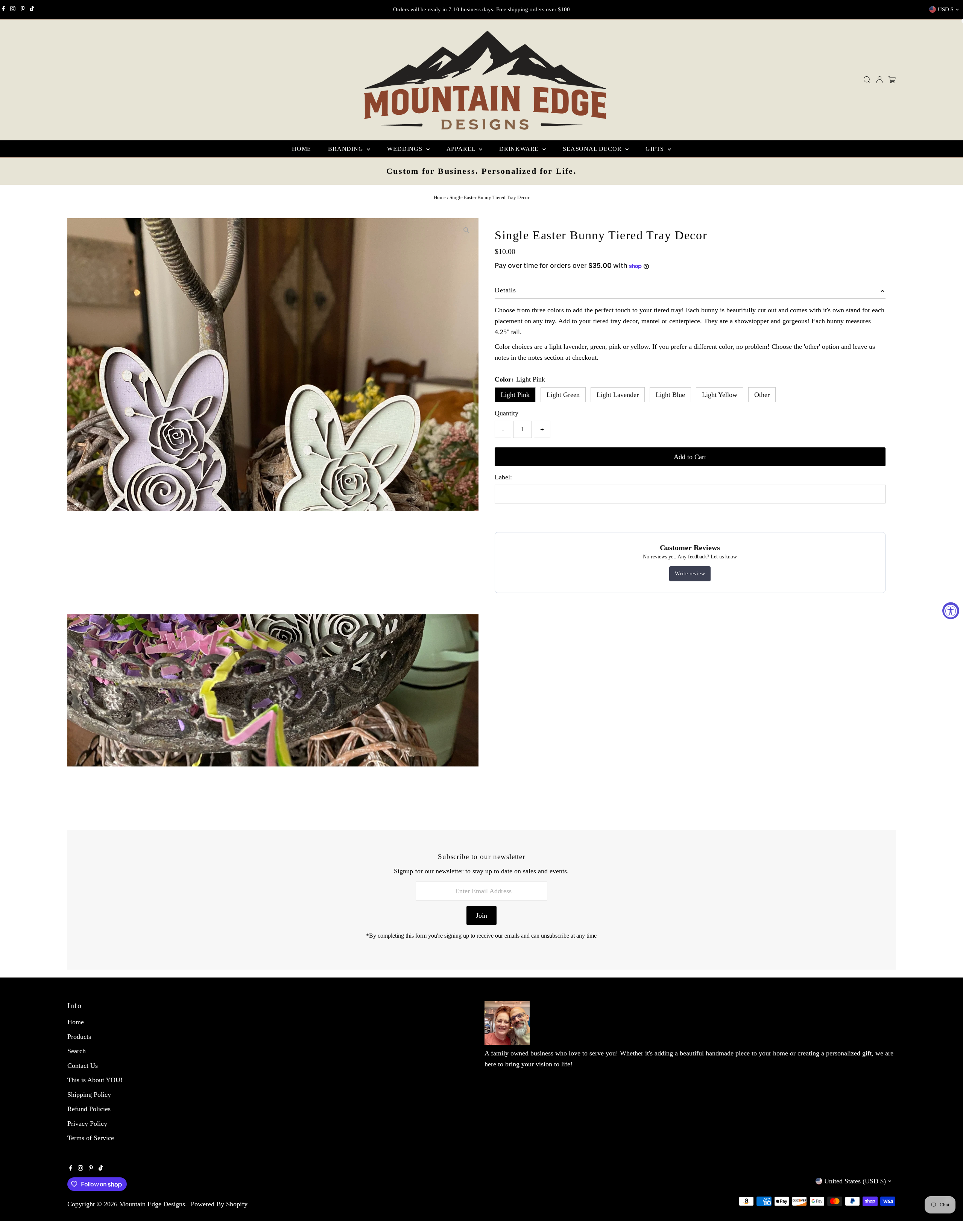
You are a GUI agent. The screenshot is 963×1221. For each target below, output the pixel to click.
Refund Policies (89, 1109)
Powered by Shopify (219, 1204)
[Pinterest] (23, 9)
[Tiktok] (32, 9)
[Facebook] (3, 9)
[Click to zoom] (466, 230)
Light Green (563, 394)
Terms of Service (90, 1138)
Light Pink (515, 394)
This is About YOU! (95, 1080)
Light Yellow (719, 394)
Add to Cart (690, 457)
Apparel (462, 149)
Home (301, 149)
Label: (503, 477)
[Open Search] (867, 79)
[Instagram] (12, 9)
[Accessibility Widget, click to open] (950, 610)
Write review (690, 573)
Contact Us (82, 1065)
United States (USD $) (855, 1181)
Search (76, 1051)
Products (79, 1036)
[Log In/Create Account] (879, 79)
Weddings (405, 149)
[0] (892, 79)
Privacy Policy (87, 1123)
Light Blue (670, 394)
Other (762, 394)
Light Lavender (618, 394)
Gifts (656, 149)
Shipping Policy (89, 1094)
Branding (346, 149)
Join (481, 915)
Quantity (506, 413)
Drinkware (520, 149)
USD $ (946, 9)
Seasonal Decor (593, 149)
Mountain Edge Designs (152, 1204)
